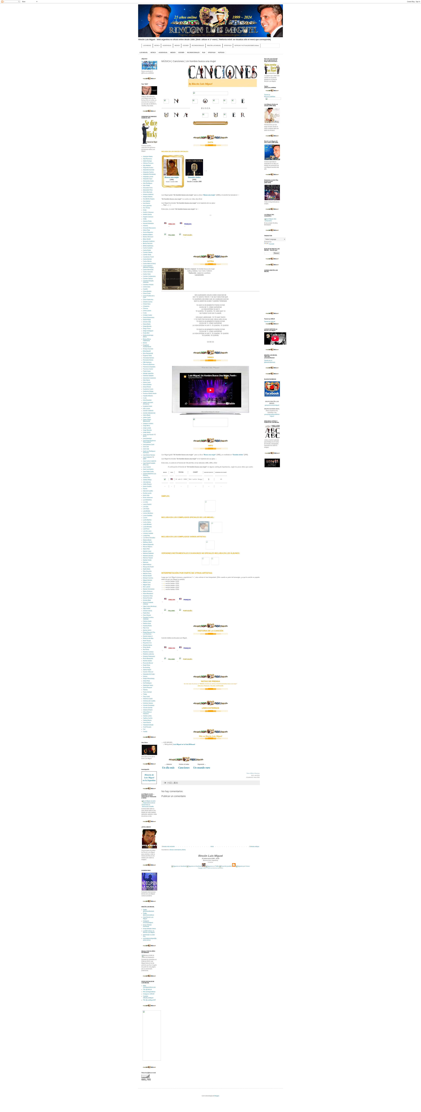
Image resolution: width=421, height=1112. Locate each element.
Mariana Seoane (148, 555)
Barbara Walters (148, 234)
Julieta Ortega (147, 479)
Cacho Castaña (147, 248)
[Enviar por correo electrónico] (168, 783)
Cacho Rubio (147, 250)
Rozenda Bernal (148, 663)
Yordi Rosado (147, 727)
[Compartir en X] (173, 783)
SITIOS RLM (227, 45)
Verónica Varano (148, 703)
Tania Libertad (147, 692)
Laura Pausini (147, 504)
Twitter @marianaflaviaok (148, 910)
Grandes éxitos (194, 177)
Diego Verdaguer (148, 331)
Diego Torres (147, 328)
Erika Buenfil (147, 351)
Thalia (145, 694)
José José (146, 449)
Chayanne (146, 306)
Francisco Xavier (148, 369)
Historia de (149, 775)
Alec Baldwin (147, 165)
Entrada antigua (254, 846)
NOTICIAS (221, 52)
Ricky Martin (146, 647)
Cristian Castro (147, 315)
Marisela (145, 562)
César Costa (147, 293)
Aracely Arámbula (148, 223)
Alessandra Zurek (148, 181)
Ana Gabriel (146, 201)
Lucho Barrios (147, 520)
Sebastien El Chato (149, 674)
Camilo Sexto (147, 254)
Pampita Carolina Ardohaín (148, 618)
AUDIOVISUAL (167, 45)
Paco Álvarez (147, 615)
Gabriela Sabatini (148, 375)
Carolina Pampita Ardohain (148, 281)
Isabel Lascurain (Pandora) (148, 403)
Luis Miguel (149, 777)
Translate (271, 244)
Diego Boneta (147, 326)
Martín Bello (146, 569)
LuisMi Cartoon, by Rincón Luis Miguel (149, 931)
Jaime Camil (147, 417)
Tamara (145, 689)
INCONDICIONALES (198, 45)
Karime (145, 488)
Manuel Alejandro (148, 544)
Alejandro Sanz (147, 179)
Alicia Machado (147, 192)
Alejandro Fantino (148, 172)
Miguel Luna (147, 582)
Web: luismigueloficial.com (149, 986)
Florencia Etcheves (148, 364)
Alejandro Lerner (148, 176)
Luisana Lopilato (148, 533)
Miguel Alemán (147, 580)
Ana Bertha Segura (148, 199)
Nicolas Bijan (147, 600)
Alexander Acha (148, 188)
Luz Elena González (149, 537)
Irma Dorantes (147, 400)
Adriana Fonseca (148, 163)
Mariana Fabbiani (148, 553)
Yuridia (145, 731)
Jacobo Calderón (148, 410)
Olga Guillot (146, 608)
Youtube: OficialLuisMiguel (148, 997)
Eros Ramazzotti (148, 353)
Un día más (168, 767)
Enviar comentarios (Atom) (178, 849)
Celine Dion (146, 287)
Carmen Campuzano (149, 276)
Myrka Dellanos (147, 591)
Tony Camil (146, 696)
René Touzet (147, 640)
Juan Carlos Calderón (149, 461)
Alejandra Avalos (148, 167)
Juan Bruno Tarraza (149, 455)
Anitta (144, 219)
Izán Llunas (146, 408)
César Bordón (147, 291)
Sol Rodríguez (147, 683)
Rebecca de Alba (148, 638)
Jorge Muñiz (146, 432)
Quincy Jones (147, 630)
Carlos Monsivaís (148, 269)
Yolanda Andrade (148, 725)
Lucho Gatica (147, 522)
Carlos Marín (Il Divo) (149, 263)
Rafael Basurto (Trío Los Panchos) (149, 633)
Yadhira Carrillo (147, 718)
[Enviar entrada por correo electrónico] (164, 782)
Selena (145, 676)
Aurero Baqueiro (148, 232)
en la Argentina (149, 780)
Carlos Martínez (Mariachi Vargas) (148, 266)
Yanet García (147, 722)
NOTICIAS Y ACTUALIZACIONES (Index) (247, 45)
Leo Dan (145, 506)
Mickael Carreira (148, 578)
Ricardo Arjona (147, 645)
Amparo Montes (148, 196)
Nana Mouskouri (148, 593)
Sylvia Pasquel (147, 687)
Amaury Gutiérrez (148, 194)
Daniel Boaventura (148, 317)
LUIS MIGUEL (147, 45)
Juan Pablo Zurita (148, 471)
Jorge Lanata (147, 428)
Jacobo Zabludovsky (149, 413)
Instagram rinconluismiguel (148, 921)
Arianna (145, 225)
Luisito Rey (146, 535)
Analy (144, 210)
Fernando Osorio (148, 360)
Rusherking (146, 667)
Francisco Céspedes (149, 367)
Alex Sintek (146, 185)
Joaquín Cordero (148, 423)
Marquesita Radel (148, 567)
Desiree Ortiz (147, 322)
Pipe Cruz (146, 628)
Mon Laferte (146, 587)
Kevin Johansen (148, 497)
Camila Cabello (147, 252)
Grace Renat (147, 387)
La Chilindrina (147, 500)
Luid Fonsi (146, 529)
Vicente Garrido (147, 707)
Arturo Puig (146, 230)
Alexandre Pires (148, 190)
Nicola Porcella (147, 598)
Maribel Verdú (147, 560)
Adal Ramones (147, 159)
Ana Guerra (146, 203)
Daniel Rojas (147, 319)
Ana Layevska (147, 205)
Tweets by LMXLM (269, 321)
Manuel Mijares (147, 546)
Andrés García (147, 214)
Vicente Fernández (148, 705)
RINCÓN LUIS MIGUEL (214, 45)
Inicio (212, 846)
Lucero (145, 517)
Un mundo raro (201, 767)
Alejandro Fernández (149, 174)
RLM (203, 52)
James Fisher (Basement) (147, 420)
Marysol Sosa (147, 573)
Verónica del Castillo (149, 701)
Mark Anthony (147, 564)
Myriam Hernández (148, 589)
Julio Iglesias (147, 482)
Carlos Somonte (148, 272)
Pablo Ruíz (146, 613)
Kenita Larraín (147, 493)
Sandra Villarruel (148, 672)
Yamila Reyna (147, 720)
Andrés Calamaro (148, 212)
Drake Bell (146, 333)
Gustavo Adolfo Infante (149, 393)
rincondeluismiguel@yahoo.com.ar (149, 939)
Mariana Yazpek (148, 558)
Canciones (184, 767)
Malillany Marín (147, 542)
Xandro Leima (147, 716)
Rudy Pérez (146, 665)
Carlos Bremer (147, 259)
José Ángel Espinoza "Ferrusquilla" (149, 441)
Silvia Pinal (146, 681)
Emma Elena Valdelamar (147, 339)
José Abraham (147, 438)
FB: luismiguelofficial (149, 992)
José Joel (146, 446)
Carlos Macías (147, 261)
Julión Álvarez (147, 484)
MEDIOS (177, 45)
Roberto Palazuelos (149, 656)
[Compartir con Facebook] (175, 783)
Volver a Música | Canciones (253, 773)
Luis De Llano (147, 531)
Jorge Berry (146, 425)
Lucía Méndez (147, 524)
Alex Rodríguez (147, 183)
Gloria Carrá (146, 382)
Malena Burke (147, 540)
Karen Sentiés (147, 486)
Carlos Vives (147, 274)
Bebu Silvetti (147, 239)
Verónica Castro (148, 698)
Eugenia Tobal (147, 355)
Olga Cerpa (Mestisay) (149, 606)
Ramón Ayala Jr (148, 636)
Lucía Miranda (147, 526)
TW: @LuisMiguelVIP (149, 1000)
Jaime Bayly (146, 415)
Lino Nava (146, 508)
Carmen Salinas (148, 278)
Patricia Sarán (147, 621)
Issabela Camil (147, 406)
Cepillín (145, 289)
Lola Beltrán (146, 511)
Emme (145, 343)
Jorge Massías (147, 430)
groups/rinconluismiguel (272, 405)
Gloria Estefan (147, 384)
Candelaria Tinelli (148, 257)
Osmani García (147, 610)
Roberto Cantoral (148, 652)
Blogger (216, 1096)
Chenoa (145, 308)
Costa (145, 313)
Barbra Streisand (148, 237)
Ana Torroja (146, 208)
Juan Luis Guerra (148, 469)
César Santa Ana (148, 299)
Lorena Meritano (148, 513)
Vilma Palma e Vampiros (147, 712)
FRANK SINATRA (148, 373)
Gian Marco (146, 380)
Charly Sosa (146, 304)
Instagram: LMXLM (148, 994)
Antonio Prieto (147, 221)
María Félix (146, 549)
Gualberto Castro (148, 389)
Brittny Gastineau (148, 246)
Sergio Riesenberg (148, 678)
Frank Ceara (147, 371)
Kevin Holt (146, 495)
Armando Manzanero (149, 228)
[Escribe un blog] (170, 783)
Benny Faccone (147, 243)
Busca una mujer (172, 177)
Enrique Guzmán (148, 349)
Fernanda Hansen (148, 358)
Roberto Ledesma (148, 654)
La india (145, 502)
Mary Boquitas (147, 571)
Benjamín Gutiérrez (149, 241)
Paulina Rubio (147, 625)
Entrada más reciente (168, 846)
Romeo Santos (147, 660)
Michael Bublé (147, 575)
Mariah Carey (147, 551)
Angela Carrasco (148, 217)
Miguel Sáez (147, 584)
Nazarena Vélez (148, 596)
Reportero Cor (147, 643)
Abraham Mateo (148, 156)
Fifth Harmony (147, 362)
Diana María (146, 324)
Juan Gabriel (147, 467)
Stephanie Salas (148, 685)
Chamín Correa (147, 302)
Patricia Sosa (147, 623)
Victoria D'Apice (148, 710)
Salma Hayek (147, 669)
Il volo (145, 398)
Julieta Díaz (146, 477)
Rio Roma (146, 649)
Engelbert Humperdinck (147, 345)
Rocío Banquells (148, 658)
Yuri (144, 729)
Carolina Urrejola (148, 284)
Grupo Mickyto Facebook (147, 925)
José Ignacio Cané (148, 444)
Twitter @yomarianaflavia (148, 914)
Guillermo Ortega (148, 391)
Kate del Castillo (148, 491)
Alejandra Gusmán (148, 170)
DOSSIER (186, 45)
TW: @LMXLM (147, 989)
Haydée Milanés (148, 396)
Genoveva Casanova (149, 378)
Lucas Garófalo (147, 515)
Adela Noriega (147, 161)
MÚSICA (157, 45)
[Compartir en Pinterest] (177, 783)
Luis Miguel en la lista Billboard (184, 744)
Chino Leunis (147, 310)
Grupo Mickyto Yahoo (149, 928)
